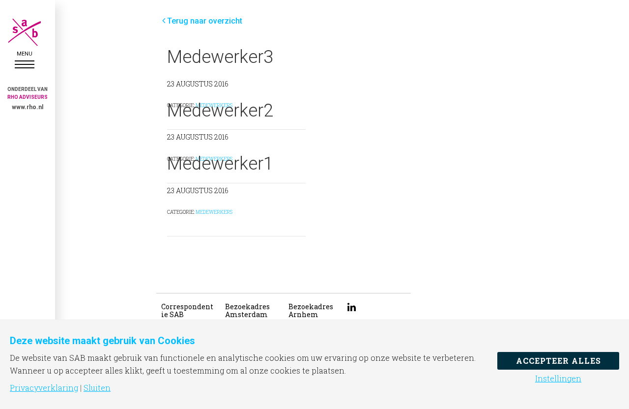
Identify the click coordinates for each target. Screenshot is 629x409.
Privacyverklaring (44, 388)
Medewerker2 (220, 110)
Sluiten (97, 388)
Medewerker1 (220, 163)
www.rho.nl (27, 107)
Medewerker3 (220, 57)
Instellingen (558, 378)
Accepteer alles (558, 360)
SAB (24, 32)
